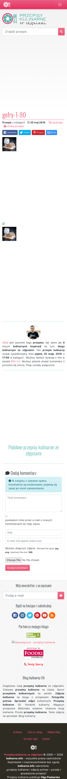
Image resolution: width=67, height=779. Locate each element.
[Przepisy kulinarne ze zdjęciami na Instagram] (22, 615)
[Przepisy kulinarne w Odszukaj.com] (33, 642)
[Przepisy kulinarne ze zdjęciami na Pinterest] (37, 615)
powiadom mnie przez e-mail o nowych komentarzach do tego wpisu (28, 521)
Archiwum (17, 732)
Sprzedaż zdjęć (31, 739)
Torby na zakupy (34, 732)
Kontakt (46, 739)
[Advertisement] (33, 73)
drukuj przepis (15, 126)
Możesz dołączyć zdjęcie (32, 550)
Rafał (5, 342)
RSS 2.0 (15, 361)
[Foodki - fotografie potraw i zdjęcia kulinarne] (33, 652)
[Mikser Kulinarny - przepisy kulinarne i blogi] (33, 635)
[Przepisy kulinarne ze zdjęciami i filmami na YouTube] (44, 615)
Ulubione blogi (53, 732)
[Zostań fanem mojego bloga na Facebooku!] (15, 615)
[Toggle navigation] (59, 4)
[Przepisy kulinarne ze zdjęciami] (7, 4)
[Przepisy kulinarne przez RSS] (52, 615)
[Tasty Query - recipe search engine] (33, 664)
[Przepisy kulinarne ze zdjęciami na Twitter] (29, 615)
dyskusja (57, 122)
